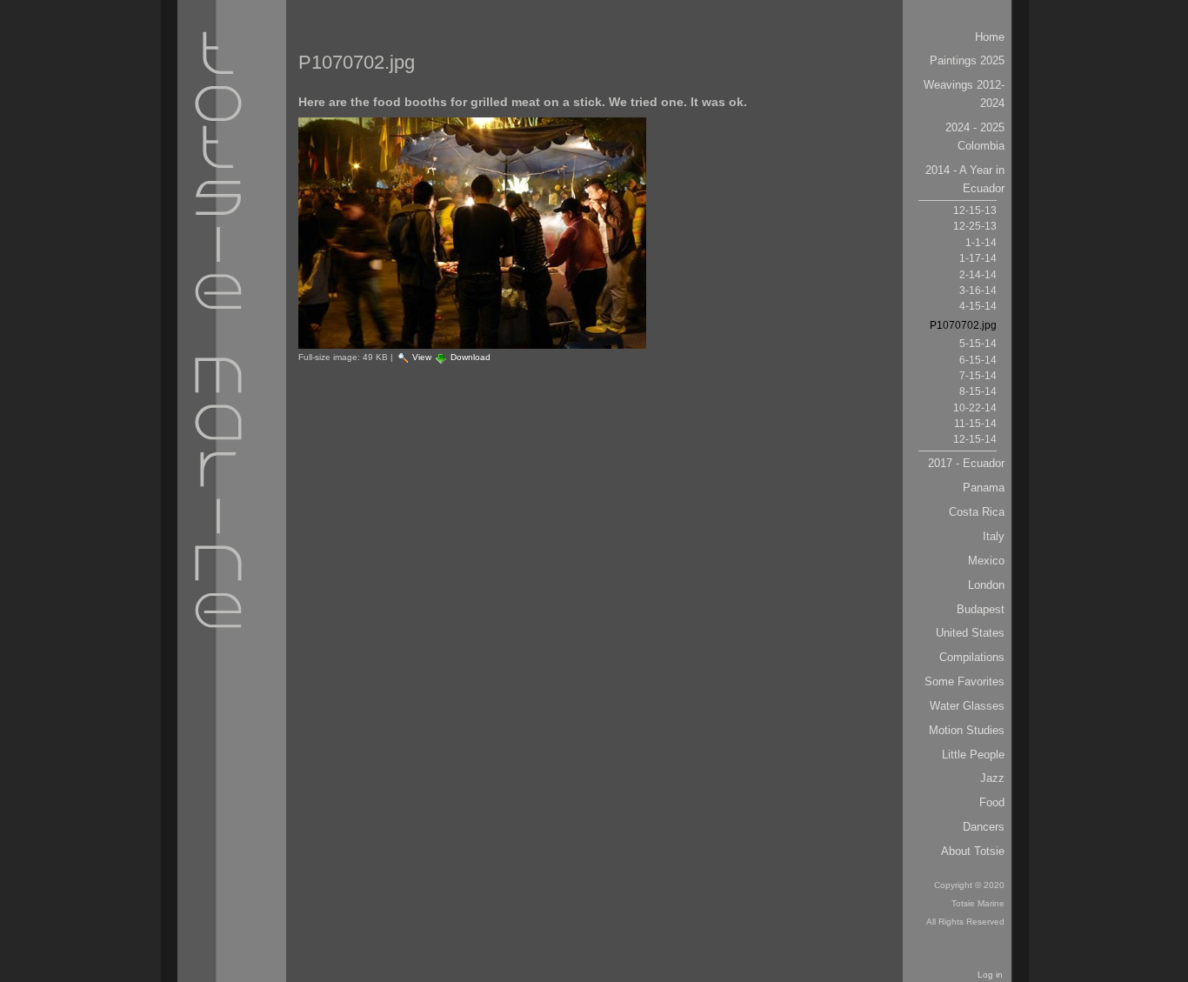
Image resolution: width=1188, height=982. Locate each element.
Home (989, 36)
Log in (990, 974)
